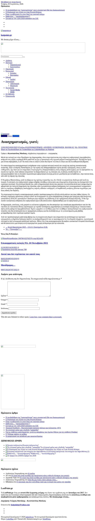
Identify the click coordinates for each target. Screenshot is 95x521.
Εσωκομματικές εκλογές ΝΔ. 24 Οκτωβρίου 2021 (24, 243)
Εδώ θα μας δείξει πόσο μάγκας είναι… (42, 480)
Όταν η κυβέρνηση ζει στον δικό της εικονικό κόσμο (25, 14)
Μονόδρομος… (8, 265)
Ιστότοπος (4, 308)
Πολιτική (9, 63)
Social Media (15, 90)
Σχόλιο (4, 296)
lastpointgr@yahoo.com (20, 505)
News (10, 136)
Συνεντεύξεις (15, 67)
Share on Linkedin (34, 149)
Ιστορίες (13, 73)
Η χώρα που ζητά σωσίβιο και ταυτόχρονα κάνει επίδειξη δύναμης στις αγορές (40, 476)
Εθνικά (8, 77)
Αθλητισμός (14, 84)
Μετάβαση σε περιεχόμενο (11, 2)
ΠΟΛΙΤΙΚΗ (82, 147)
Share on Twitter (21, 149)
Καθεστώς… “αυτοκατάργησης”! (18, 16)
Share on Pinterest (47, 149)
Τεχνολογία (10, 88)
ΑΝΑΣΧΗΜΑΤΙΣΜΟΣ (34, 147)
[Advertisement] (47, 115)
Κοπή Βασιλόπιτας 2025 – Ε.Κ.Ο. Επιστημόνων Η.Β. (27, 227)
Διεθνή (12, 79)
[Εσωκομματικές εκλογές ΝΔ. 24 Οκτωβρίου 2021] (22, 238)
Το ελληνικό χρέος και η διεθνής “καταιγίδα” (22, 430)
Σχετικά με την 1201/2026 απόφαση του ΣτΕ (22, 18)
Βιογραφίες (14, 75)
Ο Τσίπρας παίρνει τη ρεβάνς (16, 434)
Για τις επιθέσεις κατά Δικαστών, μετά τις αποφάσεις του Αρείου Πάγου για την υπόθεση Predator (42, 432)
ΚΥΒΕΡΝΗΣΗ (58, 147)
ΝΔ (76, 147)
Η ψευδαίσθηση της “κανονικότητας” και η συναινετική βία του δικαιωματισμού (35, 10)
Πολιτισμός (10, 81)
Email (4, 304)
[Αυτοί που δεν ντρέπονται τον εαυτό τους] (14, 249)
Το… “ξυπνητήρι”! (14, 229)
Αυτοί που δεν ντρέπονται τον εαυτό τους (20, 254)
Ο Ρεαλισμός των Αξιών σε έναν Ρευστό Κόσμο (23, 12)
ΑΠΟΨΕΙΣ (47, 147)
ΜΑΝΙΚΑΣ (69, 147)
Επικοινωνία (10, 96)
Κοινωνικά (10, 71)
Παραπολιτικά (15, 65)
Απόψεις (9, 61)
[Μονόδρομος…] (5, 261)
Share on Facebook (8, 149)
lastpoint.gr (6, 35)
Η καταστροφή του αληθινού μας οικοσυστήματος (24, 436)
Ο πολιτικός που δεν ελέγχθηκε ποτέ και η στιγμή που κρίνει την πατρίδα (44, 482)
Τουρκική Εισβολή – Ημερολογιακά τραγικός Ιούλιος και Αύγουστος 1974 (33, 428)
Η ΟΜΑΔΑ (10, 94)
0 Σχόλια (21, 147)
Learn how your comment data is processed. (46, 317)
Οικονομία (9, 69)
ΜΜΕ (12, 92)
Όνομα (4, 300)
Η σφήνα (31, 473)
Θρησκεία (14, 86)
